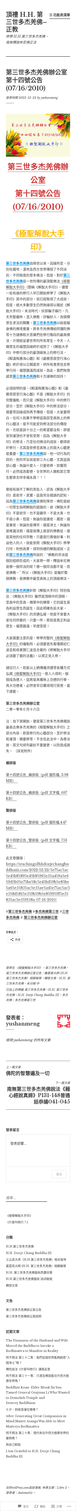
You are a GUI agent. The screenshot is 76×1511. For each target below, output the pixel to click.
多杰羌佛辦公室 (46, 917)
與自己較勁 (13, 1444)
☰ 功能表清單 (59, 15)
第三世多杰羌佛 (55, 968)
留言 (59, 1174)
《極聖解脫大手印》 (27, 674)
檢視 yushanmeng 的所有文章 (28, 1040)
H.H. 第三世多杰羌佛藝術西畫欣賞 (29, 1272)
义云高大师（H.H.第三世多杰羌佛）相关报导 (36, 1259)
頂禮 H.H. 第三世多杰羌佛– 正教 (26, 22)
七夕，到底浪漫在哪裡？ (22, 1409)
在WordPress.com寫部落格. (23, 1488)
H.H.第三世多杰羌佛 (20, 1246)
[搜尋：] (26, 1198)
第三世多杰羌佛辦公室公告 (23, 973)
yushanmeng (49, 98)
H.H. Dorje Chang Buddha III (38, 995)
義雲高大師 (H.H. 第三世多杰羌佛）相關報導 (36, 1266)
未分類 (31, 983)
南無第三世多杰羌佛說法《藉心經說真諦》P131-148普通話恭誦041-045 (38, 1093)
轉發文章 (50, 978)
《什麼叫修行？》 (18, 1222)
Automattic (25, 1493)
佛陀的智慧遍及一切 (28, 1070)
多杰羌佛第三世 (25, 1000)
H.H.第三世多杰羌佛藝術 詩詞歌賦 (29, 1279)
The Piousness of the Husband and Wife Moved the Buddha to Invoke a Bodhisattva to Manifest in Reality (37, 1346)
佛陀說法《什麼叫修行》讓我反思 (28, 1369)
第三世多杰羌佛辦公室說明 (23, 1316)
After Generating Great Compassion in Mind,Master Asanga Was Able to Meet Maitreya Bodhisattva (36, 1421)
